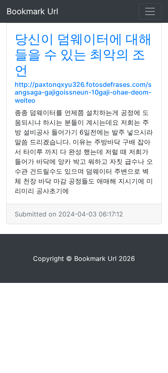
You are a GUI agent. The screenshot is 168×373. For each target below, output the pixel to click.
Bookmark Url (32, 11)
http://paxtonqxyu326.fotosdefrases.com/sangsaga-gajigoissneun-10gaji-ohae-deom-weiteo (83, 92)
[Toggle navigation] (150, 11)
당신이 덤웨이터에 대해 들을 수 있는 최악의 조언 (83, 54)
